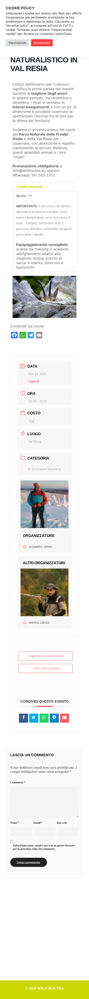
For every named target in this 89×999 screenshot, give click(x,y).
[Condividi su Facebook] (23, 718)
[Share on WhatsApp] (44, 718)
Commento (17, 782)
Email (38, 822)
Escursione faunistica (46, 469)
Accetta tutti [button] (42, 43)
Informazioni (32, 186)
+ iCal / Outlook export (45, 668)
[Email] (64, 718)
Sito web (62, 822)
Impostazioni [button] (17, 43)
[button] (44, 186)
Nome (14, 822)
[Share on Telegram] (54, 718)
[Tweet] (33, 718)
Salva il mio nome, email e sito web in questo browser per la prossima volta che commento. (44, 847)
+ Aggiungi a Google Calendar (46, 656)
